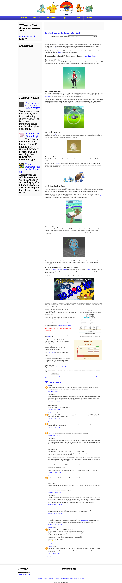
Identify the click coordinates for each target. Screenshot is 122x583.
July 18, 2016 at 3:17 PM (54, 409)
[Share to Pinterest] (58, 373)
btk (49, 385)
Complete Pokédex (65, 578)
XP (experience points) (59, 47)
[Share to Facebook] (56, 373)
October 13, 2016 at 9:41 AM (55, 524)
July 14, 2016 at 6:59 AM (54, 391)
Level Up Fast (73, 376)
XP (46, 377)
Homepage (40, 578)
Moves (90, 17)
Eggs (55, 134)
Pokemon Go (89, 376)
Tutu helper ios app (84, 520)
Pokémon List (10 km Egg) (32, 135)
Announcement (27, 36)
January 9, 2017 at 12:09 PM (54, 543)
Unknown (51, 421)
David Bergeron (52, 412)
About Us (46, 578)
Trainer (99, 376)
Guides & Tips (73, 578)
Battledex (51, 17)
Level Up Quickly (81, 376)
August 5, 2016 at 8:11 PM (54, 435)
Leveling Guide (90, 56)
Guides (77, 17)
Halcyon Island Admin (53, 431)
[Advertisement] (74, 25)
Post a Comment (50, 557)
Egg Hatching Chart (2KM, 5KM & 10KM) (32, 106)
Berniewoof (51, 527)
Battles (50, 376)
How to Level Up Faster (62, 367)
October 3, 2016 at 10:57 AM (55, 513)
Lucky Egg (87, 269)
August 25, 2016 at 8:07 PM (54, 480)
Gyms (49, 188)
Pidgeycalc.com (51, 352)
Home (24, 17)
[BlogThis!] (53, 373)
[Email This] (51, 373)
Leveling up (60, 52)
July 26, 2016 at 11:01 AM (54, 418)
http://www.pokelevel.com (65, 325)
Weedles (65, 269)
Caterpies (59, 269)
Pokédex (37, 17)
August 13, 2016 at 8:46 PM (54, 446)
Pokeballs (47, 96)
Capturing (55, 376)
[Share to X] (54, 373)
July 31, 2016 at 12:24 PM (54, 427)
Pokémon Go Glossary (54, 578)
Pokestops (64, 134)
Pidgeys (54, 269)
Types (65, 17)
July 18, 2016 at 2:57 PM (54, 402)
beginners (95, 232)
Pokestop (95, 376)
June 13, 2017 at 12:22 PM (54, 553)
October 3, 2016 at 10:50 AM (55, 504)
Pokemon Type (99, 195)
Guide (67, 376)
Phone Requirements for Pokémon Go (29, 168)
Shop (83, 578)
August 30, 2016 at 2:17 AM (54, 492)
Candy (65, 158)
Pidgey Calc (49, 336)
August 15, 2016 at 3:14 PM (54, 472)
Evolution (57, 163)
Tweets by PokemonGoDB (24, 574)
